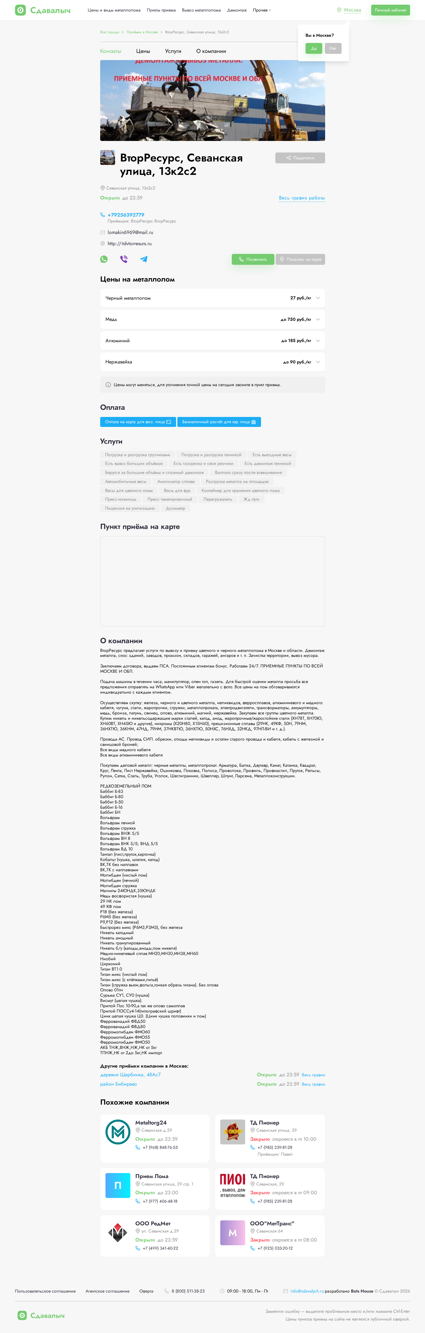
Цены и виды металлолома (114, 10)
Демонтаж (237, 10)
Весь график (313, 1075)
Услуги (173, 51)
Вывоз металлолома (201, 10)
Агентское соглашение (107, 1291)
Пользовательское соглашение (45, 1291)
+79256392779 (126, 215)
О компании (211, 51)
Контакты (110, 51)
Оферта (146, 1291)
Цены (143, 51)
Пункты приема (161, 10)
